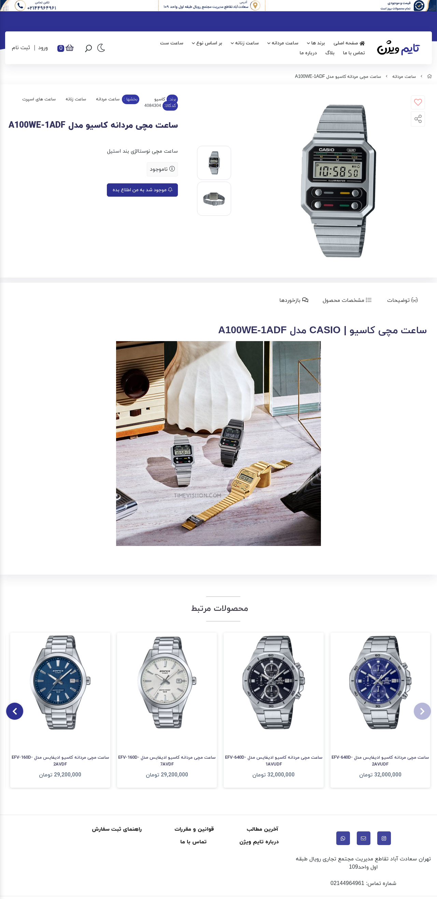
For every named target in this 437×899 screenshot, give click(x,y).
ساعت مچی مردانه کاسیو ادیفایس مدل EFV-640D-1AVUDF (273, 761)
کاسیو (159, 99)
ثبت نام (21, 48)
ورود (43, 48)
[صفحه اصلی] (429, 77)
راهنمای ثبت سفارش (117, 829)
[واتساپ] (343, 838)
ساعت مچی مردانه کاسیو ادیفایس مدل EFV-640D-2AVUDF (380, 761)
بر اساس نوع (209, 43)
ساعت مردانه (285, 43)
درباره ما (308, 53)
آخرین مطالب (263, 829)
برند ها (318, 43)
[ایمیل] (363, 838)
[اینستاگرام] (384, 838)
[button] (422, 711)
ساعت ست (171, 43)
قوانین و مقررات (194, 829)
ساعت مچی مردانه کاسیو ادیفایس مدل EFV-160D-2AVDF (60, 761)
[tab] (404, 300)
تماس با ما (354, 53)
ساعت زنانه (247, 43)
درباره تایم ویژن (259, 842)
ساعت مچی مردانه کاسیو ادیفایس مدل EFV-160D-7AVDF (166, 761)
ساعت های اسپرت (39, 99)
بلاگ (330, 53)
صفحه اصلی (347, 43)
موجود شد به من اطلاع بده (140, 190)
